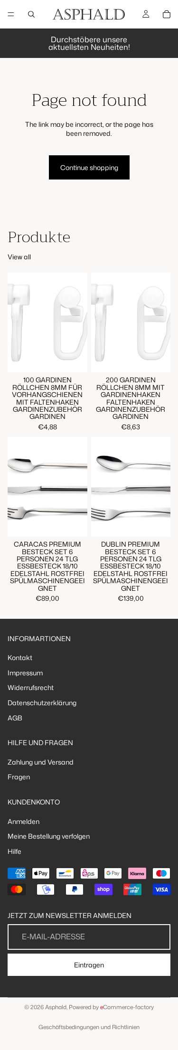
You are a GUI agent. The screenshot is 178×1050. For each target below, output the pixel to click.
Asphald (55, 1007)
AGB (15, 717)
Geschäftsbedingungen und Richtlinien (89, 1027)
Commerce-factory (127, 1007)
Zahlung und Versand (41, 761)
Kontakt (20, 657)
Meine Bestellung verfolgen (49, 836)
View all (19, 256)
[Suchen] (31, 14)
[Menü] (11, 14)
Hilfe (14, 851)
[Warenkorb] (166, 14)
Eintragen (89, 964)
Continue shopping (89, 167)
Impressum (25, 672)
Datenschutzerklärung (42, 702)
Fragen (19, 777)
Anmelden (23, 821)
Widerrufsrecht (31, 687)
